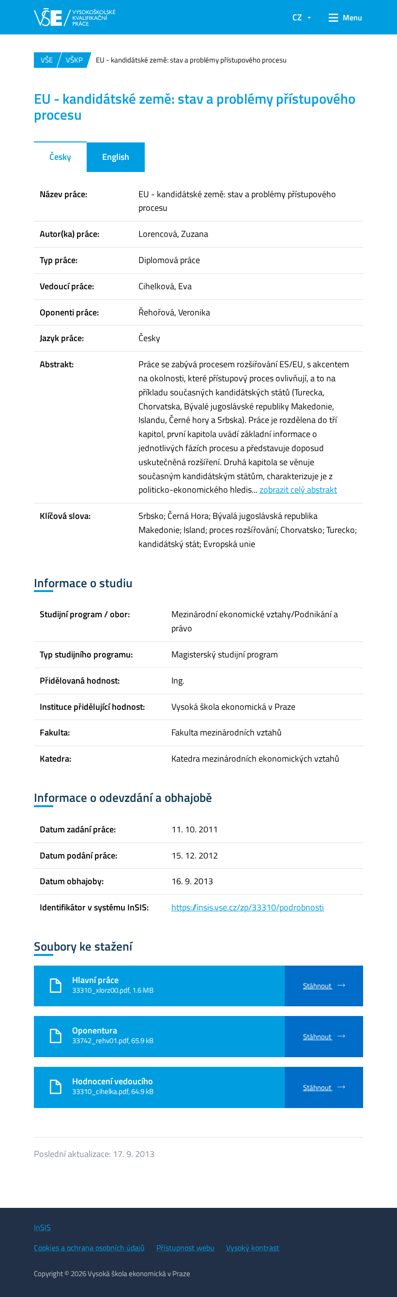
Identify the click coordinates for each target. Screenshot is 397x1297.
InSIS (42, 1227)
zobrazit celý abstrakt (298, 489)
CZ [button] (297, 17)
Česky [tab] (60, 156)
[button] (342, 17)
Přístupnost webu (185, 1247)
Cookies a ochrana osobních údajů (89, 1247)
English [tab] (115, 156)
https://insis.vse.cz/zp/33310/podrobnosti (247, 907)
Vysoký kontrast (252, 1247)
